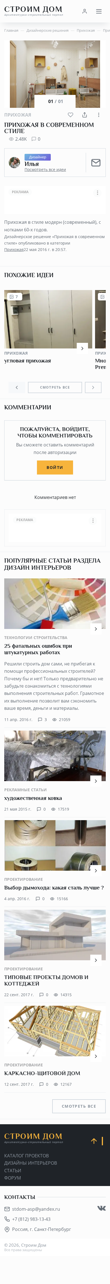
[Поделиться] (85, 115)
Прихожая (17, 115)
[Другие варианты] (99, 115)
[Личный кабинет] (85, 11)
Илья (32, 164)
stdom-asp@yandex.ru (36, 1209)
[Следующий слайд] (93, 387)
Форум (12, 1178)
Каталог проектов (26, 1156)
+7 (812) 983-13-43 (31, 1219)
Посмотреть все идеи (45, 170)
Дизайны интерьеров (30, 1163)
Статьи (12, 1170)
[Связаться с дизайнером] (96, 163)
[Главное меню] (99, 11)
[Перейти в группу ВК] (101, 1208)
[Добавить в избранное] (70, 115)
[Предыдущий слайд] (16, 387)
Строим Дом (33, 11)
